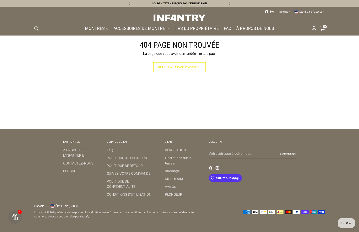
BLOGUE (69, 171)
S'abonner (288, 153)
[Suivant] (229, 3)
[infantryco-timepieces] (179, 18)
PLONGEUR (173, 194)
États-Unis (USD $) (310, 11)
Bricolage (172, 171)
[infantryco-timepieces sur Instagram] (272, 12)
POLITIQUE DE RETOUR (125, 166)
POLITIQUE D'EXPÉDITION (127, 158)
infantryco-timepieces (70, 212)
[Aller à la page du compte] (314, 28)
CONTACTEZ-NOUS (78, 163)
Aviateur (171, 186)
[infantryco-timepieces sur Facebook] (266, 12)
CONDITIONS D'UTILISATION (129, 194)
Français (283, 11)
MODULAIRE (174, 179)
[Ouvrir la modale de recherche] (36, 28)
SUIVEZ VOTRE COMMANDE (128, 173)
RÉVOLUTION (175, 150)
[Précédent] (129, 3)
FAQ (110, 150)
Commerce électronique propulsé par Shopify (61, 216)
